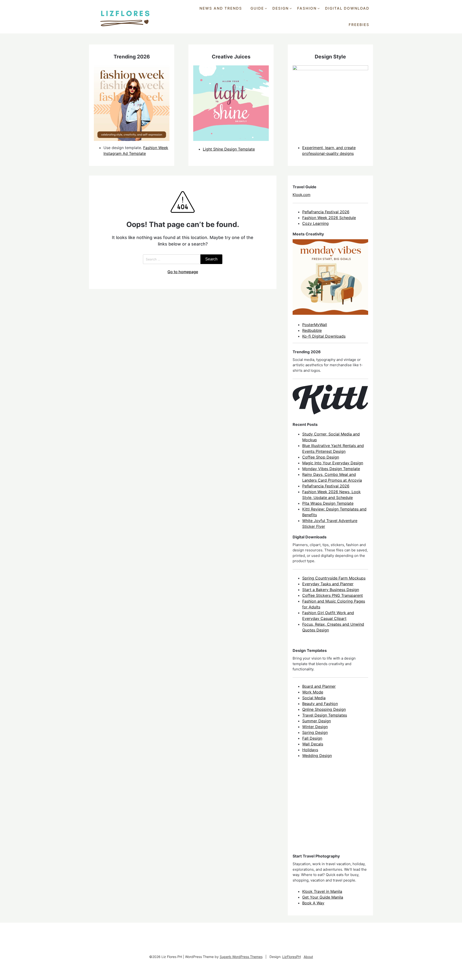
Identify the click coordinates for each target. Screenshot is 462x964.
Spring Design (315, 732)
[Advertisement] (329, 810)
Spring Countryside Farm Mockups (334, 578)
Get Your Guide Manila (322, 897)
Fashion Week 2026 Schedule (329, 217)
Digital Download (347, 8)
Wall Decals (312, 744)
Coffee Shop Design (320, 457)
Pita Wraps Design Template (327, 503)
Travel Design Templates (324, 715)
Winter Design (315, 726)
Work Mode (312, 692)
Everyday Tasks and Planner (327, 583)
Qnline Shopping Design (324, 709)
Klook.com (301, 194)
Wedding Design (317, 755)
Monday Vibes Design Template (331, 468)
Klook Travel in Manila (322, 891)
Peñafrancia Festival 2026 (325, 211)
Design (280, 8)
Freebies (359, 24)
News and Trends (220, 8)
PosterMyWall (314, 324)
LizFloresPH (291, 957)
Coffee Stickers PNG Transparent (332, 595)
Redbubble (312, 330)
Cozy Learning (315, 223)
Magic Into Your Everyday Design (332, 462)
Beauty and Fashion (320, 703)
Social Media (314, 697)
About (308, 957)
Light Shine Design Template (229, 149)
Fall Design (312, 738)
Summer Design (316, 720)
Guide (257, 8)
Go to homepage (182, 271)
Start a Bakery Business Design (330, 589)
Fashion (307, 8)
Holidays (310, 749)
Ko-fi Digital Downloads (324, 336)
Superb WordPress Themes (241, 957)
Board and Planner (319, 686)
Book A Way (313, 903)
